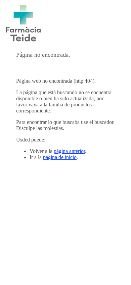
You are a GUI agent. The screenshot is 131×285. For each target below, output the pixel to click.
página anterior (69, 151)
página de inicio (60, 157)
